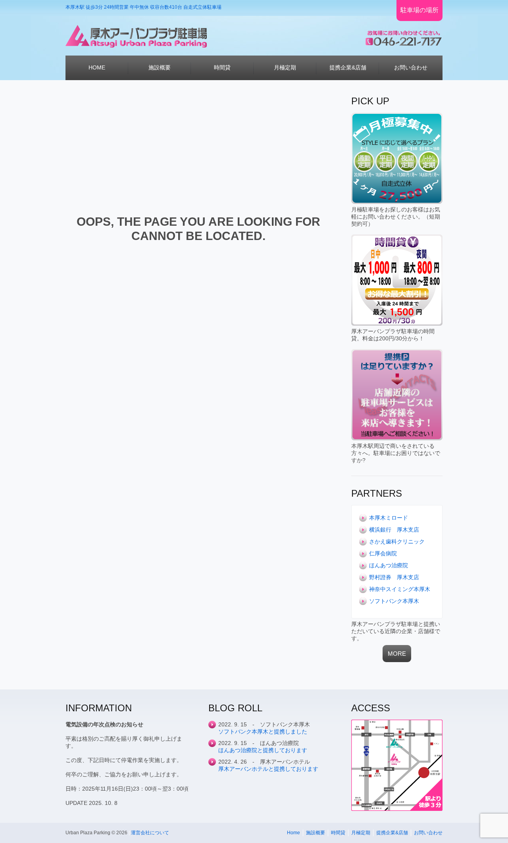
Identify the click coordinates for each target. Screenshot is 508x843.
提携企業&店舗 (392, 832)
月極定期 (360, 832)
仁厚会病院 (383, 553)
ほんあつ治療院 (388, 565)
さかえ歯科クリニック (397, 541)
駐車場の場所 (419, 10)
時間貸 (338, 832)
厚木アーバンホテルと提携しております (268, 769)
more (397, 653)
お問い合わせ (428, 832)
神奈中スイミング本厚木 (399, 589)
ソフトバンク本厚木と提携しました (262, 731)
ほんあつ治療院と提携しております (262, 750)
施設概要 (315, 832)
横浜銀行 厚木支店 (394, 529)
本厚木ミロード (388, 518)
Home (293, 832)
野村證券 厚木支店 (394, 577)
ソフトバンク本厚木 (394, 601)
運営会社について (150, 832)
